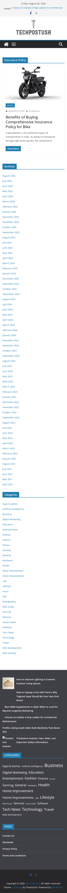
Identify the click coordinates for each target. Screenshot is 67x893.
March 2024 (8, 324)
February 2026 (9, 206)
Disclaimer (8, 842)
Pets (4, 596)
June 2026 (7, 186)
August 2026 (8, 175)
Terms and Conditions (14, 855)
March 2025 (8, 263)
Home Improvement (12, 570)
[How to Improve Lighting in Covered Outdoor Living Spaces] (8, 683)
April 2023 (7, 381)
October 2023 (9, 350)
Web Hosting (9, 653)
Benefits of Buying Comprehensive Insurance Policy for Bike (29, 121)
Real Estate (8, 606)
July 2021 (7, 468)
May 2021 (7, 479)
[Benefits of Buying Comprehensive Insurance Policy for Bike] (33, 83)
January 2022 (9, 458)
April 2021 (7, 484)
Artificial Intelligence (13, 509)
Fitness (6, 545)
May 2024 (7, 314)
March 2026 (8, 201)
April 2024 (7, 319)
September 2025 (11, 232)
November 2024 (10, 283)
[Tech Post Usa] (6, 44)
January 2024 (9, 335)
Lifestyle (6, 586)
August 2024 (8, 299)
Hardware (7, 560)
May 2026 (7, 191)
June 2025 (7, 247)
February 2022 (9, 453)
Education (7, 524)
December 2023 (10, 340)
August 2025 (8, 237)
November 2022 (10, 407)
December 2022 (10, 402)
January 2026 (9, 211)
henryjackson (34, 111)
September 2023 (11, 355)
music (5, 591)
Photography (9, 601)
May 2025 (7, 252)
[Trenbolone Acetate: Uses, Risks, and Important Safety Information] (8, 742)
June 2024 (7, 309)
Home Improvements (13, 575)
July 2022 (7, 427)
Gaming (6, 550)
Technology (8, 637)
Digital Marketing (11, 519)
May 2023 (7, 376)
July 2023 (7, 366)
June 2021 (7, 474)
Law (4, 581)
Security (6, 611)
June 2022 (7, 432)
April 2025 (7, 258)
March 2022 (8, 448)
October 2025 (9, 227)
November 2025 (10, 222)
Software (7, 627)
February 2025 (9, 268)
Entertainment (10, 529)
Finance (6, 539)
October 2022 (9, 412)
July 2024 (7, 304)
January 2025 (9, 273)
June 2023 (7, 371)
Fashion (6, 534)
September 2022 (11, 417)
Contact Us (8, 835)
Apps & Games (10, 503)
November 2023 (10, 345)
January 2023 (9, 396)
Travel (5, 642)
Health (5, 565)
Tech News (8, 632)
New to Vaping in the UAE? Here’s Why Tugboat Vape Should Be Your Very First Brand (37, 696)
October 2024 (9, 288)
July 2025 (7, 242)
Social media (9, 622)
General (6, 555)
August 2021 (8, 463)
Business (7, 514)
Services (10, 105)
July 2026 (7, 180)
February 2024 (9, 330)
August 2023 (8, 360)
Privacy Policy (9, 848)
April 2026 (7, 196)
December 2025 (10, 216)
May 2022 (7, 438)
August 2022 (8, 422)
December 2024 (10, 278)
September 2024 (11, 294)
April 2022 (7, 443)
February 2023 (9, 391)
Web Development (12, 647)
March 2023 (8, 386)
